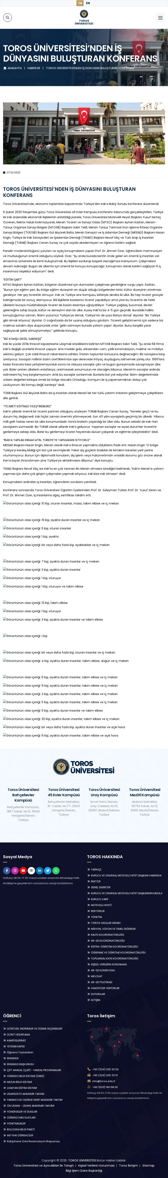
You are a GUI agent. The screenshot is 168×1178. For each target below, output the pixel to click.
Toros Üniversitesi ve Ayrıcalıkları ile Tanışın (44, 1165)
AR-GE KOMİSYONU (102, 970)
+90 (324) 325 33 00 (105, 1069)
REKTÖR (95, 881)
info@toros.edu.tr (103, 1081)
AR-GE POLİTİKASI (101, 982)
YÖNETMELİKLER (16, 1123)
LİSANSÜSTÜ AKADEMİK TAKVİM (25, 1094)
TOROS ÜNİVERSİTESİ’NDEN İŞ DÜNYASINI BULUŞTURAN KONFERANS (90, 68)
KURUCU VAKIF (99, 899)
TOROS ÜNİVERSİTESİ (82, 1160)
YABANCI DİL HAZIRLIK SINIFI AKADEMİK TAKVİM (34, 1100)
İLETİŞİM (95, 1000)
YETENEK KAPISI (15, 1046)
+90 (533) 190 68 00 (105, 1087)
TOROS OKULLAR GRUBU (105, 923)
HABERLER (34, 68)
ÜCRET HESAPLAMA (18, 1034)
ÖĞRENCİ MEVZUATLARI (21, 1117)
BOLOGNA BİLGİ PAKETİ (20, 1129)
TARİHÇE (95, 869)
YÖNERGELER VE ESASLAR (21, 1111)
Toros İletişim (128, 1165)
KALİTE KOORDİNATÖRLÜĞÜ (107, 935)
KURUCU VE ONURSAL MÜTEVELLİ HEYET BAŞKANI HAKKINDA (125, 875)
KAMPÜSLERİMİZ (16, 1040)
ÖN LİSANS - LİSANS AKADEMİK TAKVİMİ (30, 1105)
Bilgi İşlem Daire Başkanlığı (84, 1171)
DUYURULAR (97, 994)
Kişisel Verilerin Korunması (96, 1165)
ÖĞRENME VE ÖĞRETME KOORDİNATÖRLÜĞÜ (118, 952)
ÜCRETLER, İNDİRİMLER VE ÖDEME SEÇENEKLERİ (34, 1028)
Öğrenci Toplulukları (19, 1052)
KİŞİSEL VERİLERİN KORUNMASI (108, 964)
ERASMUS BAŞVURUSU (20, 1064)
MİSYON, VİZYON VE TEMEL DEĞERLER (113, 929)
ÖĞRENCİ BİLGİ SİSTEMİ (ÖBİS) (25, 1076)
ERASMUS (12, 1058)
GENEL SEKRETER (100, 887)
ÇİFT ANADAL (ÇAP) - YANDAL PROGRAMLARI (33, 1070)
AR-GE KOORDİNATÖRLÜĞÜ (107, 940)
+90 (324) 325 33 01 (105, 1075)
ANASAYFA (15, 68)
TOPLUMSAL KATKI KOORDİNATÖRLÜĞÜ (114, 958)
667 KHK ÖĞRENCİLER (19, 1135)
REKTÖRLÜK (97, 911)
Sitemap (148, 1165)
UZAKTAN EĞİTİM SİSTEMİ (21, 1088)
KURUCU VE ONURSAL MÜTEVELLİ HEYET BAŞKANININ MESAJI (126, 893)
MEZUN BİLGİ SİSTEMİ (19, 1082)
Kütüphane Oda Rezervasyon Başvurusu (33, 1141)
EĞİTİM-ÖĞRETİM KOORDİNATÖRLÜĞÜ (114, 946)
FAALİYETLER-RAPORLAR (104, 988)
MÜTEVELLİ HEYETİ (101, 905)
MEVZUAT (96, 976)
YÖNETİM (96, 917)
